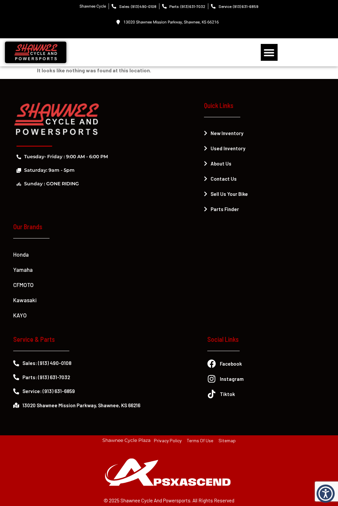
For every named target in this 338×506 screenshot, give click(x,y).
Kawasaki (25, 300)
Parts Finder (225, 209)
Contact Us (224, 179)
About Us (221, 163)
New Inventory (227, 133)
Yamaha (23, 269)
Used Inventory (228, 148)
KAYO (20, 315)
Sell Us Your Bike (229, 194)
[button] (269, 52)
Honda (21, 254)
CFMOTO (23, 284)
